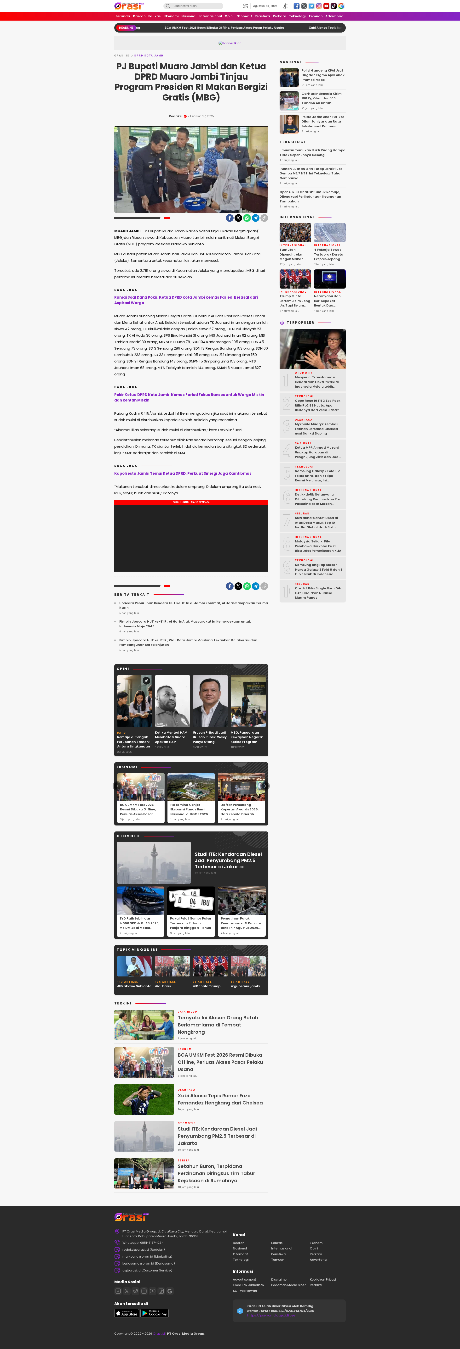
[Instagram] (144, 1291)
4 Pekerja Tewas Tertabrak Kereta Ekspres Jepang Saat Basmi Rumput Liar (328, 259)
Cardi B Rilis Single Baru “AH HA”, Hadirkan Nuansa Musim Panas (318, 593)
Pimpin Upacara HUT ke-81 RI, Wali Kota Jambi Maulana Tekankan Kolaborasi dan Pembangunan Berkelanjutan (188, 642)
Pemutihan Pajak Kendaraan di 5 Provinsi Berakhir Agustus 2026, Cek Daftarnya (241, 925)
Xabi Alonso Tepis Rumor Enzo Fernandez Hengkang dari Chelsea (310, 28)
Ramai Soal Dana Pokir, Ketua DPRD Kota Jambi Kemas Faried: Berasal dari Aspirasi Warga (186, 300)
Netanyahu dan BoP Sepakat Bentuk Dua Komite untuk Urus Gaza (329, 305)
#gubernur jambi (245, 986)
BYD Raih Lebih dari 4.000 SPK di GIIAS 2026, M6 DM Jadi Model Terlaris (139, 925)
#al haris (163, 986)
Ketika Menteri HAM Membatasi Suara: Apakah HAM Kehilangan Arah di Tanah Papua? (171, 741)
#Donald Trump (206, 986)
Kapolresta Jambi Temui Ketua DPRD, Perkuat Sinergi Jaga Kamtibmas (183, 473)
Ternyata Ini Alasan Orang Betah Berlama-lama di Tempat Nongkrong (218, 1024)
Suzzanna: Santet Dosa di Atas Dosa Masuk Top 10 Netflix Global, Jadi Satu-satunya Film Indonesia (316, 525)
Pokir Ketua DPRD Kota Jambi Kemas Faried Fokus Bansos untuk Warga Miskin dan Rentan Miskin (189, 397)
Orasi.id (158, 1333)
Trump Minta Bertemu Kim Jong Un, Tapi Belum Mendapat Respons (295, 305)
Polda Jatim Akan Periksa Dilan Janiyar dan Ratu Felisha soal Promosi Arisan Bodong (323, 124)
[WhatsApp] (247, 218)
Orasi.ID (122, 55)
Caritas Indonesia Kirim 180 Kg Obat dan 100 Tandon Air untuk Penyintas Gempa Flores (322, 100)
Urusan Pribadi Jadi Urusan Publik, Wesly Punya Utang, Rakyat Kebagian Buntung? (210, 741)
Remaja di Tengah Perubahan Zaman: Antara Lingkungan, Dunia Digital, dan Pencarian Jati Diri (134, 746)
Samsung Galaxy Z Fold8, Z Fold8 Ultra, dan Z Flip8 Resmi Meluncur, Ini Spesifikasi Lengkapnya (317, 478)
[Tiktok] (161, 1291)
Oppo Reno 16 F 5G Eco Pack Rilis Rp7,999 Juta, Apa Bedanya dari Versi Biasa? (317, 405)
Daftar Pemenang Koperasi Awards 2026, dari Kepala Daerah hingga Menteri (240, 812)
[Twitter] (238, 218)
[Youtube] (152, 1291)
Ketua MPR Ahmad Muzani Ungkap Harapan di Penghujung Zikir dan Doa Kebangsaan (317, 454)
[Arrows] (117, 786)
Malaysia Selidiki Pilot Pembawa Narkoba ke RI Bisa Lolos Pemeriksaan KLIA (318, 546)
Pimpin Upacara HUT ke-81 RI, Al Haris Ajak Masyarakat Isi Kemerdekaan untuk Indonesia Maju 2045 (185, 624)
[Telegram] (255, 218)
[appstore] (126, 1316)
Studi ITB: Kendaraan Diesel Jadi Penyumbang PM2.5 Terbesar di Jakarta (228, 860)
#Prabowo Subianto (134, 986)
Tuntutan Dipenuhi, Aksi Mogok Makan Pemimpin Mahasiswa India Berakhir (294, 261)
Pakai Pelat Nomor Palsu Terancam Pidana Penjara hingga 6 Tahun (190, 923)
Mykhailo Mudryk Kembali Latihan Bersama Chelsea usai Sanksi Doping (316, 429)
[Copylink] (264, 218)
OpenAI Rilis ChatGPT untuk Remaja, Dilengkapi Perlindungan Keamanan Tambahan (310, 197)
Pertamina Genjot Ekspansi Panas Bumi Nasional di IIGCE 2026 (189, 809)
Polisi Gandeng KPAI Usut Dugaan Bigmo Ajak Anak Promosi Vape (323, 75)
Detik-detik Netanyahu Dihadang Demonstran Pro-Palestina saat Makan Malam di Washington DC (318, 501)
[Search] (168, 6)
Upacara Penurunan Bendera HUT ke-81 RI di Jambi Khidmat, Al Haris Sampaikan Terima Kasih (193, 605)
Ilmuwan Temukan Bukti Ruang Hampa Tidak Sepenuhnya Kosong (312, 152)
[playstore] (154, 1316)
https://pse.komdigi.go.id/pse (271, 1315)
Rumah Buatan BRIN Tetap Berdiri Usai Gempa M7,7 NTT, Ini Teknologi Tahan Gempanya (312, 173)
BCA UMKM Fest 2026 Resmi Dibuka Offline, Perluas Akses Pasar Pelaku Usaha (176, 28)
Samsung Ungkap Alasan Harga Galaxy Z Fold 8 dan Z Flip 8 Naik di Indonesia (318, 569)
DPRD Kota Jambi (149, 55)
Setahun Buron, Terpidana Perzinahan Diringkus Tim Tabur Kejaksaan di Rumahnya (216, 1173)
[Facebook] (230, 218)
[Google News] (170, 1291)
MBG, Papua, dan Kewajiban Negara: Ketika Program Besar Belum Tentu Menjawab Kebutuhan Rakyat (247, 744)
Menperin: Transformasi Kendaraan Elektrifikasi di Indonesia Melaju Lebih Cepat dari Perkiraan (317, 384)
